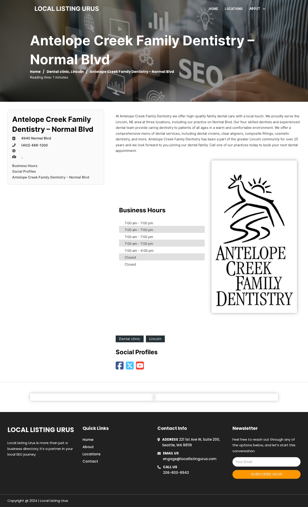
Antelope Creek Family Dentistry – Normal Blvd (50, 177)
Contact (90, 461)
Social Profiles (24, 171)
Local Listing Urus (40, 429)
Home (213, 9)
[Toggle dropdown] (264, 8)
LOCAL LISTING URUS (66, 8)
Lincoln (77, 71)
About (88, 446)
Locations (234, 9)
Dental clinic (58, 71)
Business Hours (24, 166)
